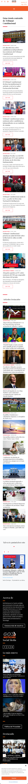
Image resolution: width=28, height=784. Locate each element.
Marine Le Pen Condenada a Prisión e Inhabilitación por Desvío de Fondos (13, 695)
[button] (26, 765)
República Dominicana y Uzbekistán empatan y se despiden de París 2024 (14, 416)
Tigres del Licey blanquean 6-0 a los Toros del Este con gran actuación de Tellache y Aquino (13, 324)
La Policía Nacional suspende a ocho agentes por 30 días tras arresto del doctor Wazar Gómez (13, 483)
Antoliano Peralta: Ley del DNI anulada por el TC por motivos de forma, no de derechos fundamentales (13, 159)
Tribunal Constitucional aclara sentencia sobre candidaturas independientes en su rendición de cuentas (13, 122)
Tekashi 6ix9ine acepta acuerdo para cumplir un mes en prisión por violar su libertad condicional (13, 346)
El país (7, 40)
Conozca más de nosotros (13, 626)
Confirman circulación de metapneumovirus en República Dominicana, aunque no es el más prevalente (13, 460)
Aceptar (14, 778)
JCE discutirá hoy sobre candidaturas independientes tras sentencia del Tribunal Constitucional (13, 51)
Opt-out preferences (13, 781)
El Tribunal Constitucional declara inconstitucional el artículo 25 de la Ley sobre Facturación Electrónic (12, 85)
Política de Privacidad (12, 727)
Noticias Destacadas (11, 265)
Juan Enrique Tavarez (8, 270)
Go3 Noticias (6, 45)
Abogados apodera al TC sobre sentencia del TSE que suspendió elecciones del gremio (14, 275)
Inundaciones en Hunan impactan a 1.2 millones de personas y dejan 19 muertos (14, 505)
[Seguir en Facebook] (2, 1)
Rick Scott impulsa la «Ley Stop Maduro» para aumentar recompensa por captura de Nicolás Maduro (12, 393)
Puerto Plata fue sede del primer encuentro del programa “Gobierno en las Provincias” (14, 676)
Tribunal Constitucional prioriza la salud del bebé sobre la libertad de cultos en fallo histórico (14, 237)
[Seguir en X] (5, 1)
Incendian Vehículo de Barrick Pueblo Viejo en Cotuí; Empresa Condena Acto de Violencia (13, 571)
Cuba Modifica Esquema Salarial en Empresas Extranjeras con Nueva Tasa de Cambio (13, 715)
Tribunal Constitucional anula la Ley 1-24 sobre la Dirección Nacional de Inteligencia (14, 199)
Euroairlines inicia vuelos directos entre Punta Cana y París (13, 438)
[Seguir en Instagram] (8, 1)
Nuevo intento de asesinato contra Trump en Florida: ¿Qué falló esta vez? (14, 527)
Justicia (8, 74)
